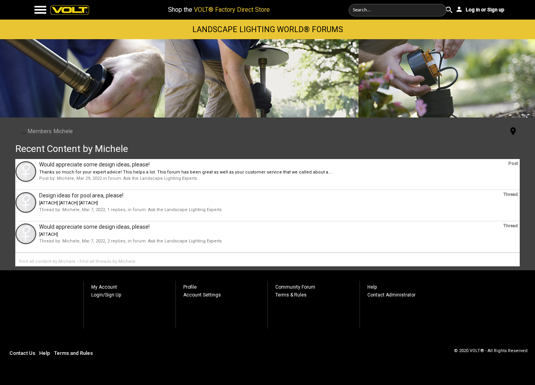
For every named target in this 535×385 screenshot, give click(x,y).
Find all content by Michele (47, 261)
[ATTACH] (48, 234)
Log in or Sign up (484, 10)
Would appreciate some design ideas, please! (94, 164)
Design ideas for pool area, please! (81, 195)
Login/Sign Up (106, 295)
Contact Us (22, 353)
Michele (65, 178)
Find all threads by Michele (108, 261)
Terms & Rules (291, 295)
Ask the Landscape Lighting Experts (160, 178)
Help (372, 287)
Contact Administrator (391, 295)
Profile (190, 287)
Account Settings (202, 295)
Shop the (219, 9)
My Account (104, 287)
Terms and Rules (73, 353)
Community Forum (295, 287)
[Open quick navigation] (513, 132)
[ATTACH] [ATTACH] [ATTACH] (68, 203)
